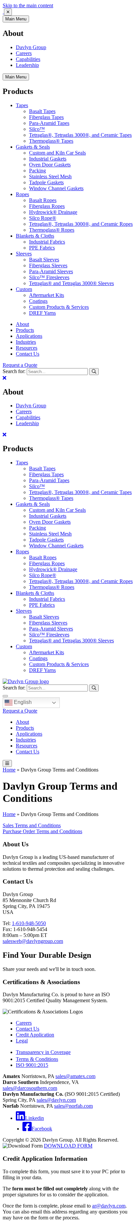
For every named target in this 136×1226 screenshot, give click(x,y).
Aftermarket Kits (46, 295)
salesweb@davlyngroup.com (33, 941)
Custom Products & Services (59, 307)
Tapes (22, 105)
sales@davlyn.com (56, 1100)
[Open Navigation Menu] (7, 763)
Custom (24, 289)
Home (9, 770)
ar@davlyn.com (108, 1206)
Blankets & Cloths (35, 236)
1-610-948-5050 (29, 923)
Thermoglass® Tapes (51, 141)
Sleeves (24, 253)
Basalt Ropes (42, 200)
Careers (24, 53)
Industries (26, 342)
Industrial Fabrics (47, 242)
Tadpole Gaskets (46, 182)
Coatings (38, 301)
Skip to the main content (28, 5)
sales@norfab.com (73, 1106)
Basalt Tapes (42, 111)
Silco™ (37, 129)
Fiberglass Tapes (46, 117)
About (22, 324)
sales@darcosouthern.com (30, 1088)
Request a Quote (20, 365)
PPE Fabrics (42, 247)
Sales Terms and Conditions (32, 825)
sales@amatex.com (75, 1076)
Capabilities (28, 59)
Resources (26, 348)
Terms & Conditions (37, 1059)
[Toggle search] (5, 696)
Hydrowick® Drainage (53, 212)
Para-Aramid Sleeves (51, 271)
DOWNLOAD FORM (68, 1146)
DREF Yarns (42, 313)
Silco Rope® (42, 218)
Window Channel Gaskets (56, 188)
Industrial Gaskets (47, 158)
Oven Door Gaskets (50, 164)
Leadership (27, 65)
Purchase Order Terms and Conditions (42, 831)
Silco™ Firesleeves (49, 277)
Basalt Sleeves (44, 259)
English (22, 702)
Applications (29, 336)
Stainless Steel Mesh (50, 176)
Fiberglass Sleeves (48, 265)
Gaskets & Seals (33, 147)
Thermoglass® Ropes (51, 230)
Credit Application (35, 1034)
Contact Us (27, 354)
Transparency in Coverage (43, 1052)
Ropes (22, 194)
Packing (37, 170)
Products (25, 330)
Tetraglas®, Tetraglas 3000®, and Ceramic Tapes (80, 135)
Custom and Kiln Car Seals (57, 153)
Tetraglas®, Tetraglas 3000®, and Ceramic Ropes (81, 224)
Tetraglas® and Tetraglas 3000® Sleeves (71, 283)
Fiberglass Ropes (47, 206)
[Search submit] (94, 371)
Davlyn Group (31, 47)
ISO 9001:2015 (32, 1065)
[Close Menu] (4, 378)
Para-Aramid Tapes (49, 123)
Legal (22, 1040)
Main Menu (15, 18)
